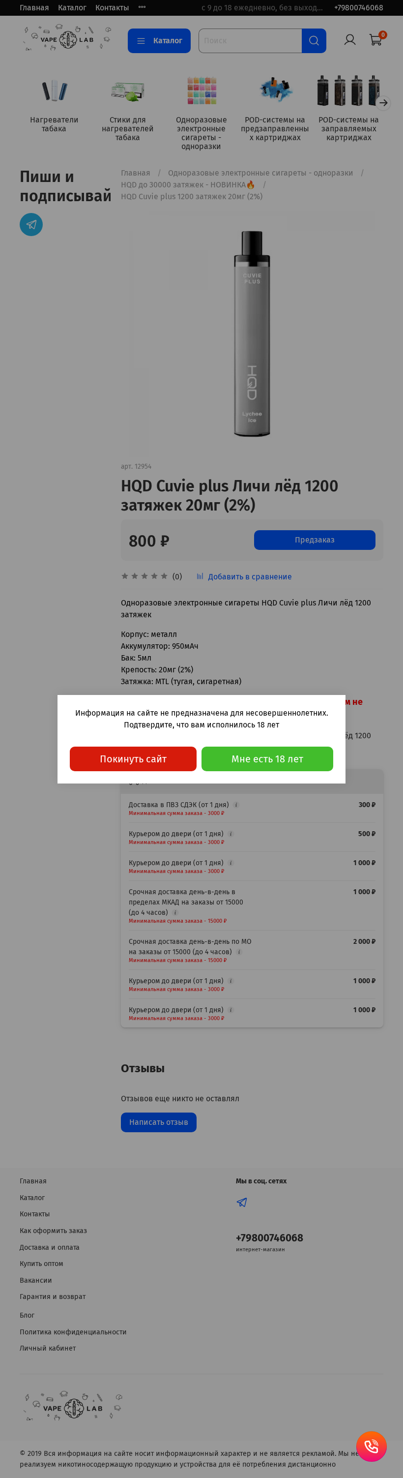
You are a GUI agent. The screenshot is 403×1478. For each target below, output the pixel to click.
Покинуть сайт (133, 759)
